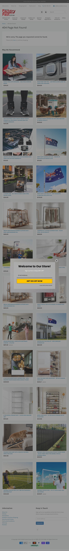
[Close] (56, 260)
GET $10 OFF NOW (34, 281)
